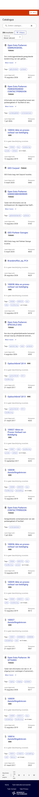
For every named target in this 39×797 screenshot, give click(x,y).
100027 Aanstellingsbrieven (17, 621)
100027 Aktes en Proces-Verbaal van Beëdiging (17, 432)
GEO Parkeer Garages (18, 232)
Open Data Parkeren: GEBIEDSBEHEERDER (17, 192)
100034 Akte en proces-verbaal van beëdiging (19, 131)
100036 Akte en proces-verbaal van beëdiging (19, 545)
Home (7, 785)
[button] (33, 13)
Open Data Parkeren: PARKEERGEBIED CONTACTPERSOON (17, 89)
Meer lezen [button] (9, 63)
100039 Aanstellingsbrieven (17, 699)
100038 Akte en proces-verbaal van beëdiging (19, 285)
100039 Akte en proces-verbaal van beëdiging (19, 583)
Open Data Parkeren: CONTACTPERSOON (17, 508)
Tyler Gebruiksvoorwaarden (21, 785)
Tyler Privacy (24, 789)
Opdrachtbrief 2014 (17, 363)
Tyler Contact (11, 789)
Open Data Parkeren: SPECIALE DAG (17, 323)
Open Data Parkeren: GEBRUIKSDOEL (17, 46)
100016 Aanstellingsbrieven (17, 737)
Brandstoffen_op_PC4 (18, 260)
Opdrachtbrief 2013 (17, 396)
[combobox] (18, 25)
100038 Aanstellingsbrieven (17, 471)
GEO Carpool (13, 168)
